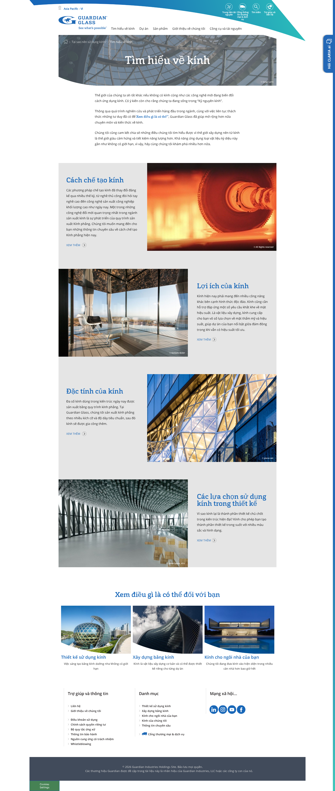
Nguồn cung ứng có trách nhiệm (92, 739)
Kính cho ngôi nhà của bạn (159, 716)
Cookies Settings (44, 786)
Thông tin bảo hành (84, 734)
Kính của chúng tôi (154, 720)
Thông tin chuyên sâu (156, 725)
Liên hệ (75, 706)
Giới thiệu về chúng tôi (86, 711)
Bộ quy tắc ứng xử (83, 729)
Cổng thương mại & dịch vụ (166, 734)
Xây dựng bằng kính (155, 711)
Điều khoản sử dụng (84, 719)
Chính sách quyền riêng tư (88, 724)
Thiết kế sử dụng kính (156, 706)
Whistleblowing (81, 744)
